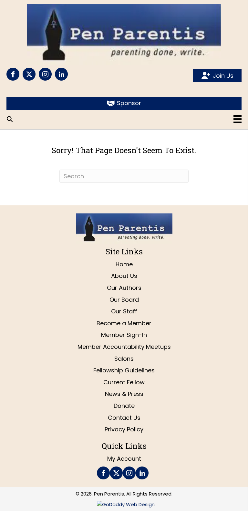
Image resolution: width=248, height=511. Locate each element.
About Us (124, 276)
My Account (124, 459)
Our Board (124, 300)
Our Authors (124, 288)
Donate (124, 406)
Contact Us (124, 418)
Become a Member (124, 323)
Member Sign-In (124, 335)
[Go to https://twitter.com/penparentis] (29, 74)
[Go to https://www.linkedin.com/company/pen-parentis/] (61, 74)
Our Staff (124, 311)
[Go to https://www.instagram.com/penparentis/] (45, 74)
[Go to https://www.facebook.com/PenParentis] (12, 74)
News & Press (124, 394)
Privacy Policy (124, 429)
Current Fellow (124, 382)
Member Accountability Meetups (124, 347)
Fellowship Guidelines (124, 370)
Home (124, 264)
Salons (124, 359)
